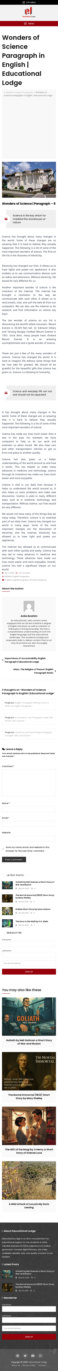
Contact (42, 1365)
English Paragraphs (20, 576)
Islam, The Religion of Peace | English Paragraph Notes (33, 671)
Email (5, 818)
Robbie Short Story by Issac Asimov (33, 909)
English (8, 580)
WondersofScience (38, 580)
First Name (6, 939)
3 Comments (24, 573)
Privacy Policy (29, 1365)
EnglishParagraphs (20, 580)
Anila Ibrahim (29, 616)
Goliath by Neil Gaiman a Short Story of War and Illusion (35, 883)
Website (6, 832)
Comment (8, 766)
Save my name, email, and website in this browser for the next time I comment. (27, 849)
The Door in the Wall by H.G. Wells (32, 921)
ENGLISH (8, 576)
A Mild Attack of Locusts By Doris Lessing (29, 1205)
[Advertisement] (29, 127)
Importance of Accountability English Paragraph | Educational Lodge (25, 660)
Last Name (6, 950)
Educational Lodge (38, 1362)
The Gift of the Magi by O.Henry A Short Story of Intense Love (29, 1151)
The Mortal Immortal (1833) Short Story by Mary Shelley (35, 896)
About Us (16, 1365)
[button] (29, 23)
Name (6, 803)
